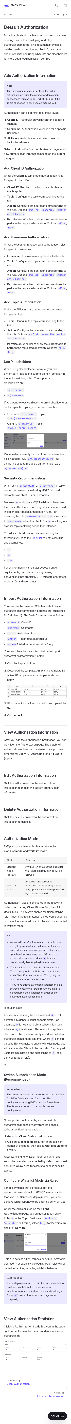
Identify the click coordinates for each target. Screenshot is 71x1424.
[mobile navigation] (66, 5)
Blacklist (37, 538)
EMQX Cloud (19, 5)
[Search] (56, 5)
